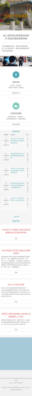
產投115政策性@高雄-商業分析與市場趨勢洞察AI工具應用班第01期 (17, 185)
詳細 (16, 238)
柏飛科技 (19, 389)
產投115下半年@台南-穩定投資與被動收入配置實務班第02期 (17, 170)
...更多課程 (16, 216)
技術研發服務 (16, 124)
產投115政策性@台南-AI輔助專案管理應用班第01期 (17, 155)
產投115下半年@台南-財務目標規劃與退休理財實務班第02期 (17, 141)
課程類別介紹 (16, 93)
